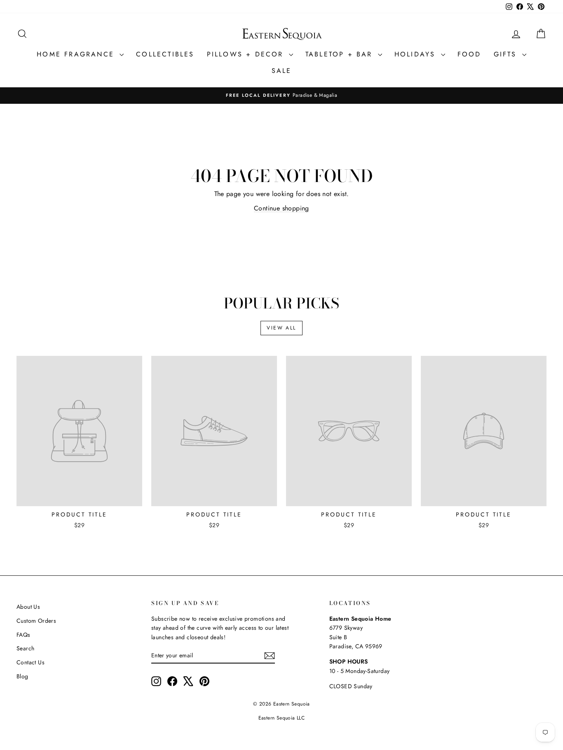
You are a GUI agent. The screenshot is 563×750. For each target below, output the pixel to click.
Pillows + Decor (247, 54)
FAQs (23, 635)
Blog (22, 676)
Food (469, 54)
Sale (282, 70)
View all (281, 328)
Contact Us (30, 662)
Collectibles (165, 54)
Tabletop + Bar (340, 54)
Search (25, 648)
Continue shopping (281, 208)
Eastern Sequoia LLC (281, 718)
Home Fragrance (77, 54)
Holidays (416, 54)
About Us (28, 607)
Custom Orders (36, 621)
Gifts (507, 54)
